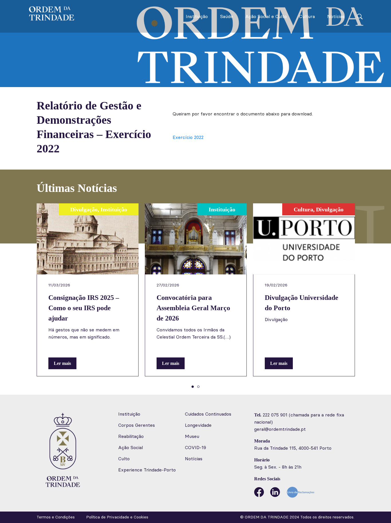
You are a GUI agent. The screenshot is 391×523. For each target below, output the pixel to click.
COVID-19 (195, 447)
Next (367, 295)
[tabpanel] (88, 289)
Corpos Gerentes (136, 425)
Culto (124, 458)
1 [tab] (192, 387)
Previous (23, 295)
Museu (192, 436)
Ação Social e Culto (266, 16)
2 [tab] (198, 387)
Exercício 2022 (188, 137)
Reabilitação (131, 436)
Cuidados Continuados (208, 414)
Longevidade (198, 425)
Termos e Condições (56, 517)
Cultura (307, 16)
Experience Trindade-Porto (147, 470)
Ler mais (62, 363)
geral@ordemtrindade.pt (280, 429)
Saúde (226, 16)
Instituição (197, 16)
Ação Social (130, 447)
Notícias (336, 16)
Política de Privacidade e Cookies (117, 517)
